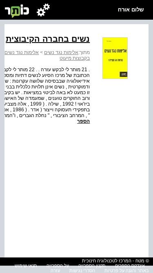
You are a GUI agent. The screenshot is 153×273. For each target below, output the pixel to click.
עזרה (55, 270)
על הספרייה (58, 265)
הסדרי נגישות (82, 270)
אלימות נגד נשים (61, 52)
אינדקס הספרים (130, 265)
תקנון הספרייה (92, 265)
